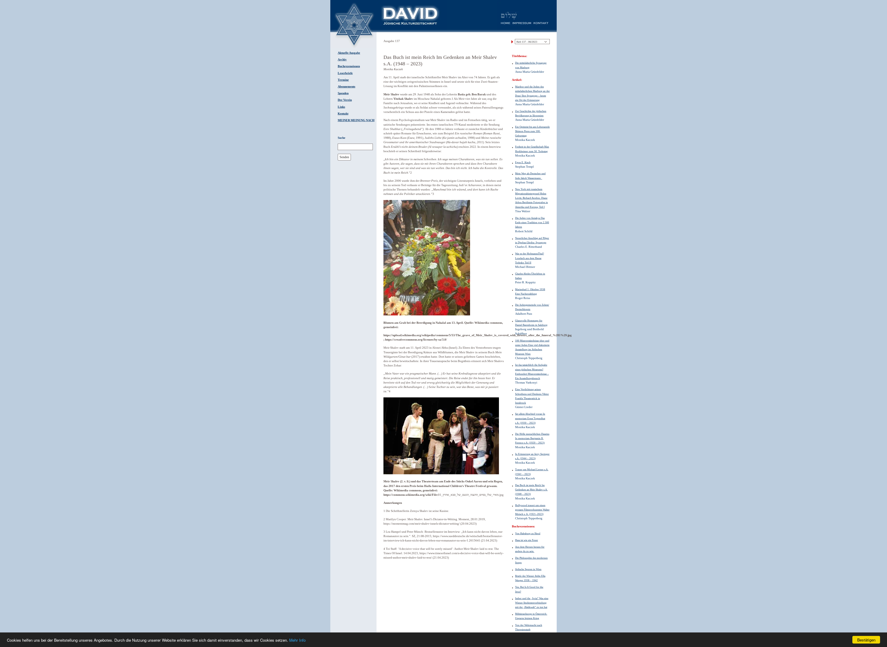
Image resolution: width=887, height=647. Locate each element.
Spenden (343, 93)
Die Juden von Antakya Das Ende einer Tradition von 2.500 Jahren (532, 222)
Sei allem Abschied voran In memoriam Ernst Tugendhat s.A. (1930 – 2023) (530, 418)
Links (341, 107)
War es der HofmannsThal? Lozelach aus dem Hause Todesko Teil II (529, 258)
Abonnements (346, 86)
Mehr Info (297, 640)
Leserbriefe (345, 73)
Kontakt (343, 113)
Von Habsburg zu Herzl (527, 533)
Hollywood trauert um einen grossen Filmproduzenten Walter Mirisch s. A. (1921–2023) (532, 509)
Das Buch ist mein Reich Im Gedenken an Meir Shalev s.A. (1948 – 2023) (531, 489)
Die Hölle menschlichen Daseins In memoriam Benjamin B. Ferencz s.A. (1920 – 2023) (532, 438)
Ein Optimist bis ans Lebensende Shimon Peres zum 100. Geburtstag (532, 131)
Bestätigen (866, 640)
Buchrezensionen (349, 66)
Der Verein (345, 100)
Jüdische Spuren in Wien (528, 569)
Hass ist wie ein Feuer (526, 540)
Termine (343, 80)
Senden (344, 157)
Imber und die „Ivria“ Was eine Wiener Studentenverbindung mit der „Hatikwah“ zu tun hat (531, 602)
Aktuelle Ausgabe (349, 52)
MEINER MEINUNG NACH (356, 120)
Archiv (342, 59)
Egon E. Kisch (523, 162)
